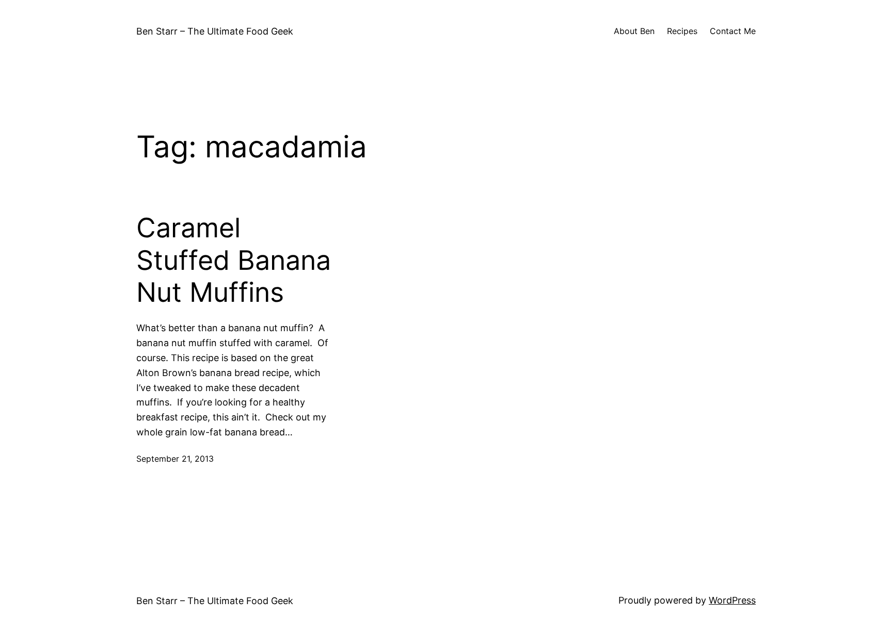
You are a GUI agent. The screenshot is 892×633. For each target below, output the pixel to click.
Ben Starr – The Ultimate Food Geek (214, 31)
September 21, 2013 (175, 458)
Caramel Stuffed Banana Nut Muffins (233, 260)
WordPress (732, 600)
